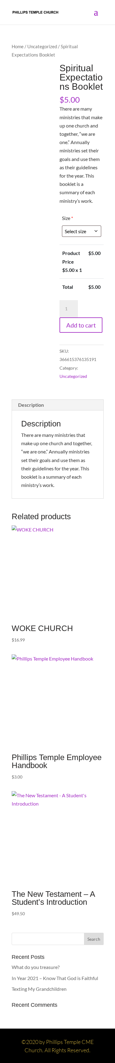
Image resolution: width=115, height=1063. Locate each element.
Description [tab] (31, 405)
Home (18, 46)
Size (67, 218)
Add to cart (81, 325)
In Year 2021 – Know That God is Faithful (55, 978)
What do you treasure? (35, 967)
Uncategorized (42, 46)
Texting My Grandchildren (39, 989)
